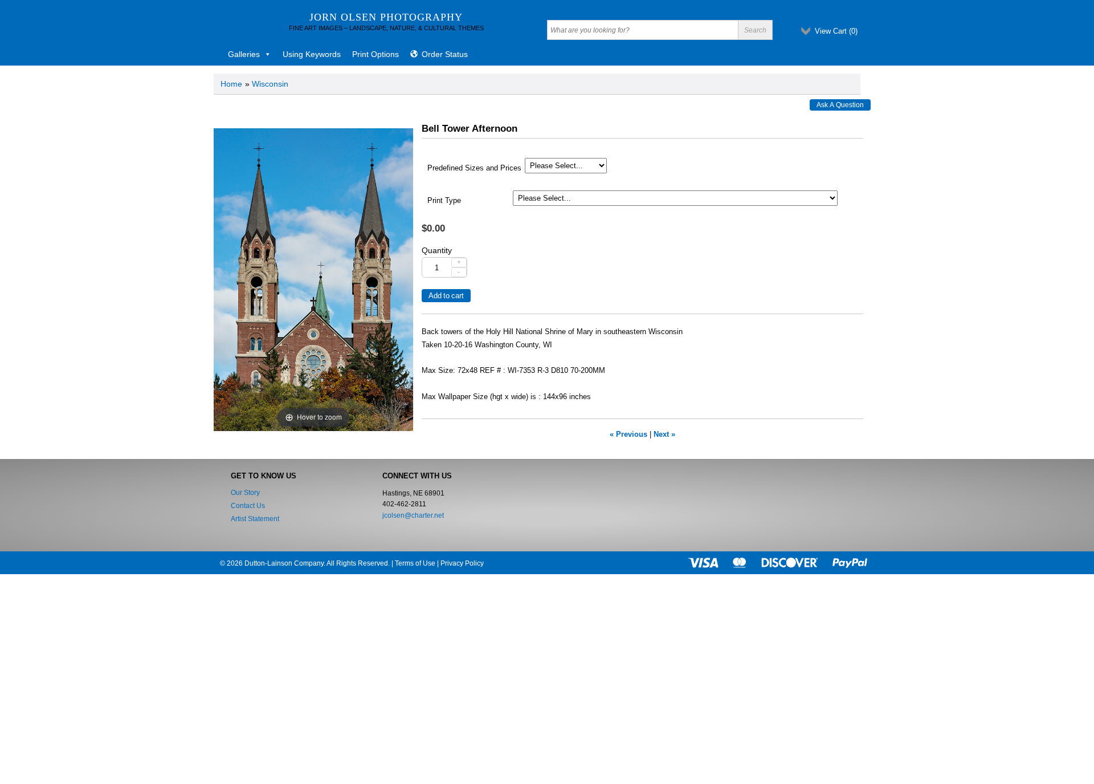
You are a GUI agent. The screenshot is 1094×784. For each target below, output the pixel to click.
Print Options (375, 54)
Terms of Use (415, 563)
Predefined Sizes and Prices (474, 168)
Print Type (444, 201)
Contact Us (248, 506)
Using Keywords (312, 54)
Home (231, 83)
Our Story (245, 493)
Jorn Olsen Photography (386, 17)
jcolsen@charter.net (413, 515)
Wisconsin (270, 83)
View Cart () (836, 31)
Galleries (244, 54)
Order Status (445, 54)
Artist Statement (255, 519)
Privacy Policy (462, 563)
